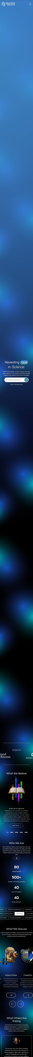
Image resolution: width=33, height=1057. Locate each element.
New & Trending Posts (16, 384)
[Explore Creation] (28, 995)
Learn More (15, 827)
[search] (26, 380)
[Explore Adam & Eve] (11, 995)
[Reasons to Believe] (8, 4)
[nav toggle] (30, 4)
